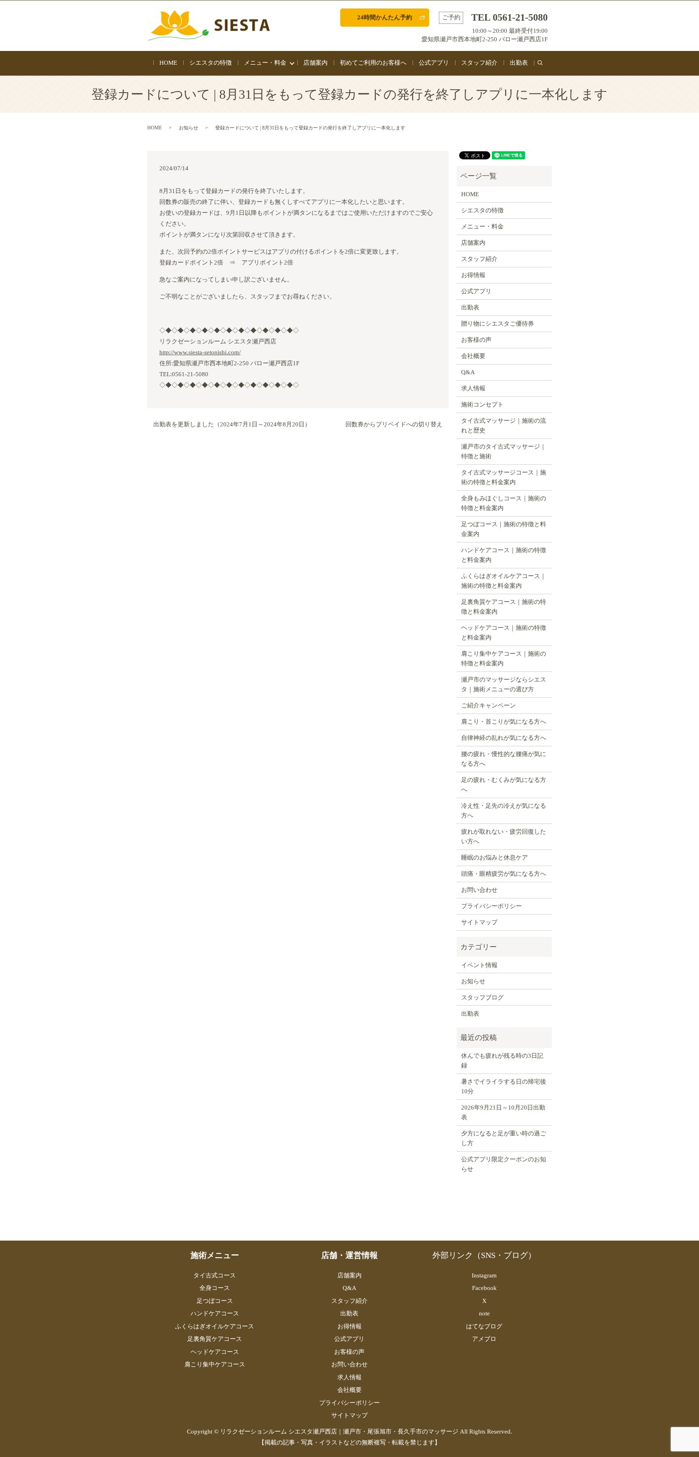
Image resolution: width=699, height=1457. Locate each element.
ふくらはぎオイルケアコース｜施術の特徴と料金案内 (503, 581)
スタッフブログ (482, 997)
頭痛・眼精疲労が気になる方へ (503, 873)
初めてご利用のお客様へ (373, 62)
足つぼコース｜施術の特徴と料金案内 (503, 529)
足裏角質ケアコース (214, 1339)
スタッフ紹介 (479, 62)
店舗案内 (315, 62)
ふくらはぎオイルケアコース (214, 1326)
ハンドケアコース (215, 1313)
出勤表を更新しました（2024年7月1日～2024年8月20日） (232, 424)
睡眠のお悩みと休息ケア (494, 857)
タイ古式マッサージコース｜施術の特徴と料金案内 (503, 477)
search (543, 67)
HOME (168, 62)
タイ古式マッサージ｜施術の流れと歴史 (503, 425)
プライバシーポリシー (491, 906)
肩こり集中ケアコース (214, 1364)
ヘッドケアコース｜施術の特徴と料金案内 (503, 633)
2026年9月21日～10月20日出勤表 (503, 1112)
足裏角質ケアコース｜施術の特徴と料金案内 (503, 607)
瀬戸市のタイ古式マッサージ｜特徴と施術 (503, 451)
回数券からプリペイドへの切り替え (394, 424)
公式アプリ (434, 62)
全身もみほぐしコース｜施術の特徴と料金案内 (503, 503)
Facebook (484, 1288)
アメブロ (484, 1339)
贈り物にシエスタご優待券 (497, 323)
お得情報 (473, 275)
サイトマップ (479, 922)
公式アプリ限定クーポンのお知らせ (503, 1164)
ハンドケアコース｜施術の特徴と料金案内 (503, 555)
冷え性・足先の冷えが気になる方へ (503, 811)
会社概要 (473, 356)
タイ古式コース (214, 1275)
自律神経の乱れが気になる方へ (503, 738)
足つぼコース (215, 1301)
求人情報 (473, 388)
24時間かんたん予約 (384, 17)
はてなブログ (484, 1326)
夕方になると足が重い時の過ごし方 (503, 1138)
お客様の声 (476, 340)
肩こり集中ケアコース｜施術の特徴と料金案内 (503, 658)
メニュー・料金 (265, 62)
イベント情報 (479, 965)
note (484, 1313)
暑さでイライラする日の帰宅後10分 (503, 1086)
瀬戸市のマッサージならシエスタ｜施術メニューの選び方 (503, 684)
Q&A (468, 372)
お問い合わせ (479, 890)
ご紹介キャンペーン (488, 705)
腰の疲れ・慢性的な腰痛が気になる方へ (503, 759)
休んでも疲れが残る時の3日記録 (502, 1061)
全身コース (214, 1288)
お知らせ (188, 128)
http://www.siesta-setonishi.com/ (200, 352)
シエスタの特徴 (210, 62)
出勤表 (519, 62)
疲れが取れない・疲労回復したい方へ (503, 836)
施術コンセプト (482, 404)
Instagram (484, 1275)
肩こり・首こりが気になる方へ (503, 721)
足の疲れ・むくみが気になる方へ (503, 785)
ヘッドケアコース (215, 1352)
